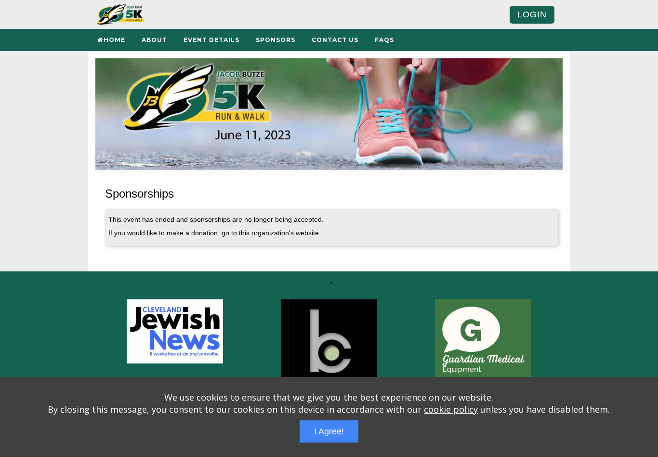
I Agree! (329, 431)
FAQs (384, 39)
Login (532, 14)
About (154, 39)
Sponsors (275, 39)
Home (114, 39)
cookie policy (451, 409)
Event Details (211, 39)
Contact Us (335, 39)
